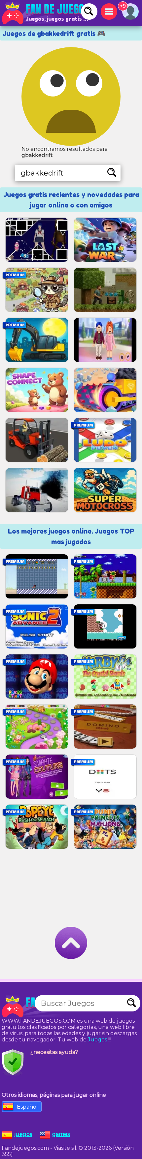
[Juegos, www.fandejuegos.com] (46, 13)
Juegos (97, 1039)
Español (27, 1107)
